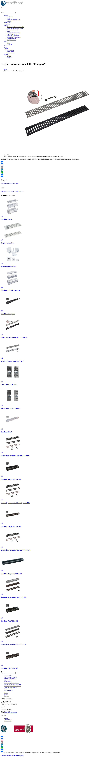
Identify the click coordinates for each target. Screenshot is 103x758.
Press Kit (9, 44)
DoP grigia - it (8, 191)
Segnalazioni (10, 51)
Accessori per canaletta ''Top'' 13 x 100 (13, 644)
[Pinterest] (51, 165)
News (5, 47)
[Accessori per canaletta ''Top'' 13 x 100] (13, 640)
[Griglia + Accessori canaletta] (13, 333)
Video (8, 43)
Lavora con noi (11, 53)
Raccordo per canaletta (8, 266)
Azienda (6, 15)
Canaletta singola (6, 219)
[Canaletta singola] (13, 214)
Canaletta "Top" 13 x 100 (9, 668)
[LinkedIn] (51, 170)
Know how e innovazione (13, 19)
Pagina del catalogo (6, 183)
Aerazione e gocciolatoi (13, 35)
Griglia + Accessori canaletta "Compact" (14, 337)
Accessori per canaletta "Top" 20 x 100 (13, 597)
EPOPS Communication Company (12, 755)
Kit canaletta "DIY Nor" (9, 385)
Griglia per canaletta (7, 243)
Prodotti (6, 25)
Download (6, 45)
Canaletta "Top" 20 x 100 (9, 621)
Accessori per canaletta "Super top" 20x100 (15, 503)
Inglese (9, 56)
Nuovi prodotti (7, 675)
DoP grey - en (20, 191)
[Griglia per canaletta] (13, 238)
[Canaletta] (13, 309)
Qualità (9, 21)
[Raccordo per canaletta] (13, 262)
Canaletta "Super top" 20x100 (11, 526)
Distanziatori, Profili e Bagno (11, 683)
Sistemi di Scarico (11, 34)
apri (2, 216)
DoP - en (14, 191)
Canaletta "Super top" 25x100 (11, 479)
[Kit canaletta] (13, 380)
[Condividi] (51, 175)
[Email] (51, 167)
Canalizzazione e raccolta (13, 32)
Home (5, 69)
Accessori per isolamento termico (15, 27)
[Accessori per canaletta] (13, 451)
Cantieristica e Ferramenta (13, 37)
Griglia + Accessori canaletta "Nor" (12, 361)
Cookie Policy (7, 719)
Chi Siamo (9, 16)
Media (5, 41)
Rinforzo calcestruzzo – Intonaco (15, 28)
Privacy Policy (7, 721)
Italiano (6, 54)
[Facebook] (51, 162)
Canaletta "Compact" (8, 314)
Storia (8, 18)
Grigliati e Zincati (11, 40)
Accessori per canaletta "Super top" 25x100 (15, 455)
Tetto (8, 31)
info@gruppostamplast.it (10, 712)
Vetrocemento (7, 681)
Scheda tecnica (14, 183)
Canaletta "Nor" (6, 432)
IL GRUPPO (7, 22)
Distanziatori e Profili (12, 30)
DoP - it (3, 191)
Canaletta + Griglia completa (10, 290)
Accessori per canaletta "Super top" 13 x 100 (15, 550)
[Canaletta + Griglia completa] (13, 285)
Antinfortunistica (11, 38)
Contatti (6, 48)
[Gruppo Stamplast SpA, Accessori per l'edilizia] (12, 5)
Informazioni (10, 50)
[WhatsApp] (51, 173)
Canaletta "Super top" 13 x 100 (11, 574)
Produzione (7, 24)
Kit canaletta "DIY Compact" (10, 408)
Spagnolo (9, 57)
